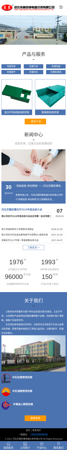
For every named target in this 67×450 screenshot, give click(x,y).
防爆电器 (56, 66)
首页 (28, 430)
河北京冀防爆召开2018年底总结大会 (21, 209)
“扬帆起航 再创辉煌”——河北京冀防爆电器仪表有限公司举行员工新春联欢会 (40, 185)
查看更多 (35, 418)
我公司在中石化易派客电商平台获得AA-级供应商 (24, 235)
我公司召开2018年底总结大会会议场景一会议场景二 (26, 216)
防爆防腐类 (56, 72)
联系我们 (37, 430)
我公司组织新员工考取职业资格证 (17, 229)
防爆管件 (11, 72)
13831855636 (39, 434)
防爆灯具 (33, 66)
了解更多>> (33, 247)
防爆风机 (33, 72)
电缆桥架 (11, 66)
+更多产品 (35, 121)
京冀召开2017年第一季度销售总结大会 (20, 240)
